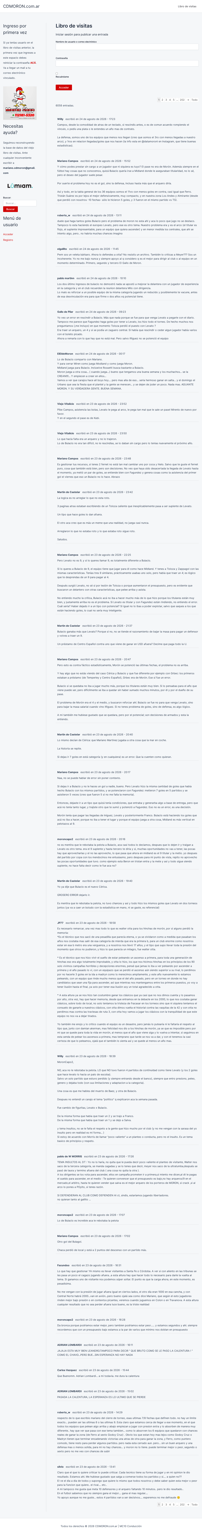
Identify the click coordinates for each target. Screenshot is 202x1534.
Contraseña (62, 58)
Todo (194, 99)
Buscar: (7, 197)
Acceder (8, 234)
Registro (8, 239)
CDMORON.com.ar (21, 6)
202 (182, 99)
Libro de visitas (187, 6)
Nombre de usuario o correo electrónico (76, 41)
